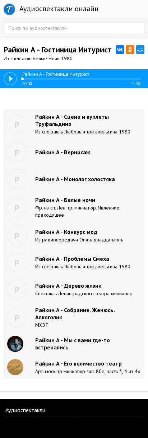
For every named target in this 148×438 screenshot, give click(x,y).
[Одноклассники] (130, 49)
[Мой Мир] (140, 49)
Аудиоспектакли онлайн (58, 8)
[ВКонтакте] (120, 49)
